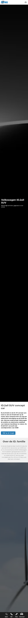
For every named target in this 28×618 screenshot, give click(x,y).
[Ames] (4, 2)
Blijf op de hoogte (8, 433)
